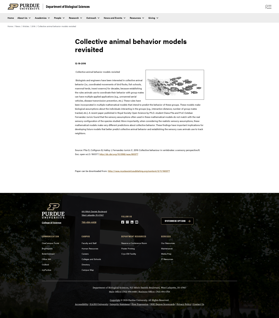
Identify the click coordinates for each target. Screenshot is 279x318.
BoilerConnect (48, 253)
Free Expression (140, 304)
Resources (135, 17)
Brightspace (47, 248)
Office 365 (46, 259)
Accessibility (81, 304)
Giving (151, 17)
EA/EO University (99, 304)
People (57, 17)
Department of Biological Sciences (68, 6)
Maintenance (166, 248)
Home (11, 17)
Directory (86, 264)
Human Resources (90, 248)
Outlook (45, 264)
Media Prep (166, 253)
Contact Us (198, 304)
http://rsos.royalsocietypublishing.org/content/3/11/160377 (139, 171)
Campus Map (88, 269)
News (17, 26)
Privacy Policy (184, 304)
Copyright (115, 300)
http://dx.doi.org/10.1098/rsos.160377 (118, 154)
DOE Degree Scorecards (162, 304)
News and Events (113, 17)
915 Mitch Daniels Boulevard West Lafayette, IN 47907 (94, 213)
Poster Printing (128, 248)
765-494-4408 (89, 222)
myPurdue (46, 269)
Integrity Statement (120, 304)
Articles (26, 26)
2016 (33, 26)
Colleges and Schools (91, 259)
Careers (85, 253)
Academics (40, 17)
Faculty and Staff (89, 243)
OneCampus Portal (50, 243)
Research (74, 17)
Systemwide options (175, 221)
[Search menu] (267, 6)
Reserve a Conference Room (134, 243)
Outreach (91, 17)
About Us (22, 17)
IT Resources (167, 259)
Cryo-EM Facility (128, 253)
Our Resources (168, 243)
